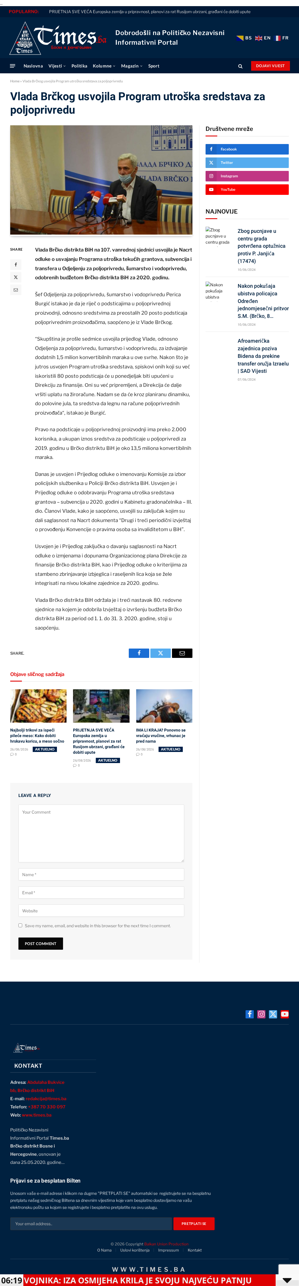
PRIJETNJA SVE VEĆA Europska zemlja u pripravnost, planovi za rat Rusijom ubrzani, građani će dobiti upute (150, 11)
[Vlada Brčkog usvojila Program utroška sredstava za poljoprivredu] (101, 232)
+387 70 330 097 (46, 1107)
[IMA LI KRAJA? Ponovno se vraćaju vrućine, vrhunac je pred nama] (164, 706)
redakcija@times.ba (46, 1098)
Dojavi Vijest (270, 65)
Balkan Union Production (166, 1244)
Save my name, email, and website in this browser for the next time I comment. (98, 925)
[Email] (15, 290)
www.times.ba (36, 1115)
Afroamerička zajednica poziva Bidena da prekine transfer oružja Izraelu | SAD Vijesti (263, 356)
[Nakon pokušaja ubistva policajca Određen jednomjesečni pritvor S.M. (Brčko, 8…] (219, 292)
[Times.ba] (58, 37)
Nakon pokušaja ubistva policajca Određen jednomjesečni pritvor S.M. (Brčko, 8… (263, 301)
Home (15, 81)
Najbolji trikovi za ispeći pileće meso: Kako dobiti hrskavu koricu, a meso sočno (37, 735)
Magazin (130, 65)
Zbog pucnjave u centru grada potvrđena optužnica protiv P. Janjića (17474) (262, 246)
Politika (79, 65)
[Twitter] (15, 277)
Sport (154, 65)
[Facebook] (15, 264)
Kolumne (102, 65)
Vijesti (55, 65)
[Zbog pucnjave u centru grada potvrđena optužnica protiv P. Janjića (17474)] (219, 237)
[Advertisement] (247, 432)
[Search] (240, 65)
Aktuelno (45, 749)
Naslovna (33, 65)
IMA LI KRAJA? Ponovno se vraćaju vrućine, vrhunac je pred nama (161, 735)
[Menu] (12, 65)
